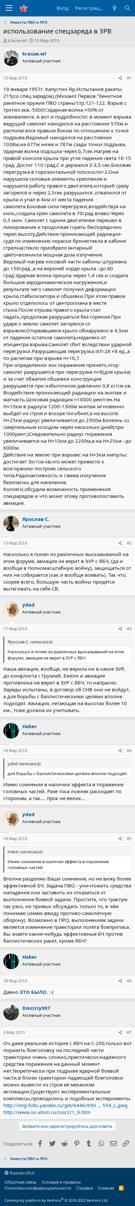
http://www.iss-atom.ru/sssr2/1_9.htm (46, 1112)
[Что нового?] (114, 8)
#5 (129, 838)
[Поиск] (127, 8)
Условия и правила (61, 1182)
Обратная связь (21, 1182)
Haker (29, 726)
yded (28, 604)
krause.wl (17, 40)
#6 (129, 981)
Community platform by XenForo (56, 1200)
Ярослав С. (35, 519)
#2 (129, 543)
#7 (129, 1032)
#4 (129, 750)
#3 (129, 629)
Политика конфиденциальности (38, 1188)
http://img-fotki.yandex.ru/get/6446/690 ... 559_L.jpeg (65, 1105)
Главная (106, 1188)
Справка (84, 1188)
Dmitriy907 (36, 1008)
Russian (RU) (21, 1173)
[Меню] (9, 8)
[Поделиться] (120, 78)
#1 (129, 78)
